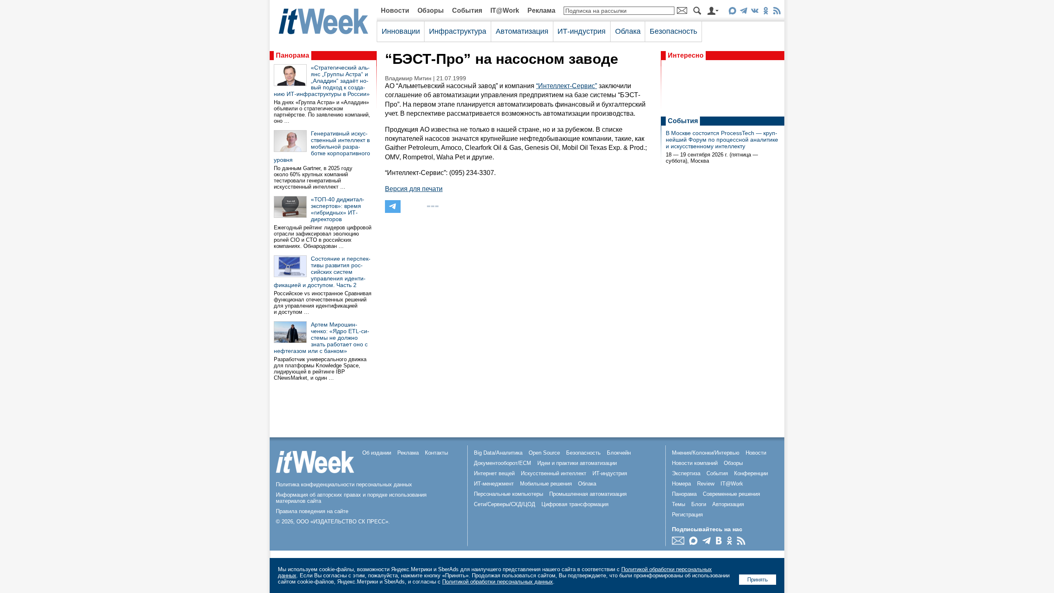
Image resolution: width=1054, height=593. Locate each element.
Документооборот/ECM (502, 463)
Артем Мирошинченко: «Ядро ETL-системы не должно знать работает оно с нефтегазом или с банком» (321, 337)
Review (705, 484)
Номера (681, 484)
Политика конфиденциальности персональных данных (344, 484)
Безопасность (673, 31)
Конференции (751, 473)
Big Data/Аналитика (498, 453)
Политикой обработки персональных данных (497, 582)
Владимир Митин (408, 78)
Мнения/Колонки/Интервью (705, 453)
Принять (757, 580)
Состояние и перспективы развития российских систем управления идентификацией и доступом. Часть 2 (322, 271)
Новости (395, 10)
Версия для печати (414, 188)
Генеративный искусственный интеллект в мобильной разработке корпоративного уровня (322, 146)
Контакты (436, 453)
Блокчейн (619, 453)
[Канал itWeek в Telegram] (743, 12)
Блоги (698, 504)
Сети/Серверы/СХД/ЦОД (504, 504)
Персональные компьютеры (508, 494)
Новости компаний (695, 463)
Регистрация (687, 514)
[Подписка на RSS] (776, 12)
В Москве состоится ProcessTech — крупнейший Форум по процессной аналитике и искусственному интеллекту (722, 139)
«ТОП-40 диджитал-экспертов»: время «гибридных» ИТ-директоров (337, 209)
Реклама (541, 10)
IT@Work (504, 10)
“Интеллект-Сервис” (566, 85)
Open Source (544, 453)
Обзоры (430, 10)
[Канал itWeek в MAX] (732, 12)
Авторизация (728, 504)
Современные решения (731, 494)
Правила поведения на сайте (312, 511)
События (467, 10)
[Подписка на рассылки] (680, 542)
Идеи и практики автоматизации (577, 463)
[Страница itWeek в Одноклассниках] (765, 12)
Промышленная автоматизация (588, 494)
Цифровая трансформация (575, 504)
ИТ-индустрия (581, 31)
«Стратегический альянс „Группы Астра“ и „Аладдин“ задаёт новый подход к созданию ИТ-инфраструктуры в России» (322, 80)
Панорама (292, 55)
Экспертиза (686, 473)
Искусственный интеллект (553, 473)
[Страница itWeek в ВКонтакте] (754, 12)
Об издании (376, 453)
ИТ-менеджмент (494, 484)
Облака (628, 31)
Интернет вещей (494, 473)
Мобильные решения (546, 484)
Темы (678, 504)
